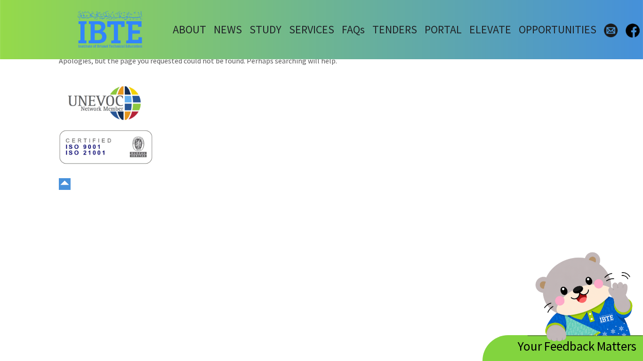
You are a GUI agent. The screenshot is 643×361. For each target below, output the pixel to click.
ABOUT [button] (189, 29)
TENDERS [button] (394, 29)
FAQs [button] (353, 29)
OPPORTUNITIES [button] (557, 29)
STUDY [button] (265, 29)
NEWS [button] (228, 29)
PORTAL (443, 29)
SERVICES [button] (311, 29)
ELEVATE (490, 29)
